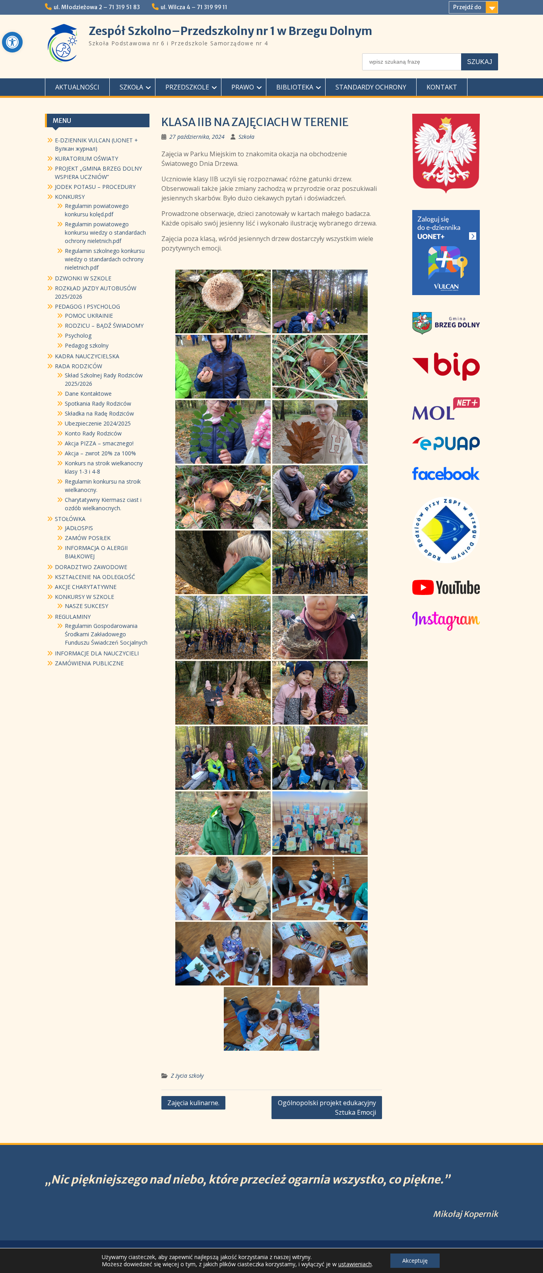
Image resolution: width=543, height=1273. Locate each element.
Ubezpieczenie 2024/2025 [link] (98, 423)
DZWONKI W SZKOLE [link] (83, 278)
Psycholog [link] (78, 335)
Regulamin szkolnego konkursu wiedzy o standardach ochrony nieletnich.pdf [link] (105, 259)
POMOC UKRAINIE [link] (89, 315)
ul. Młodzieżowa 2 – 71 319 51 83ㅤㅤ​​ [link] (97, 7)
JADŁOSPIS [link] (79, 528)
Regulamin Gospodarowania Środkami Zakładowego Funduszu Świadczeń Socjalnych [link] (106, 634)
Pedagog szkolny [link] (87, 345)
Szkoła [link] (246, 136)
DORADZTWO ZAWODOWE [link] (91, 567)
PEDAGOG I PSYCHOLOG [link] (87, 306)
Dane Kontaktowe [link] (88, 393)
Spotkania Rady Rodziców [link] (98, 403)
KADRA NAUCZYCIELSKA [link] (87, 356)
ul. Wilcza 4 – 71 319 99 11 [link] (194, 7)
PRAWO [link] (242, 87)
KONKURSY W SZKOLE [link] (84, 597)
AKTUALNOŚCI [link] (77, 87)
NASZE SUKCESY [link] (86, 606)
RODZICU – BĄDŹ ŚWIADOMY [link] (104, 325)
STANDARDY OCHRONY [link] (370, 87)
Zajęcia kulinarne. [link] (193, 1102)
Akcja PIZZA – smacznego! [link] (99, 443)
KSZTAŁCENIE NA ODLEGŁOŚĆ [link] (95, 577)
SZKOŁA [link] (131, 87)
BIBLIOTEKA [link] (294, 87)
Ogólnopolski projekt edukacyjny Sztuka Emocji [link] (327, 1107)
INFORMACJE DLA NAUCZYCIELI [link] (97, 653)
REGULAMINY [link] (73, 616)
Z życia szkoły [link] (187, 1075)
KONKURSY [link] (70, 196)
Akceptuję (415, 1260)
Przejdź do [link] (467, 7)
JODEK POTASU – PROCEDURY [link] (95, 186)
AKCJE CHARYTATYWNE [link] (85, 587)
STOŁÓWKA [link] (70, 519)
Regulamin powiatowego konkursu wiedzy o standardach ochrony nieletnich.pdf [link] (105, 232)
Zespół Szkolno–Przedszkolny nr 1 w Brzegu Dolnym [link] (230, 31)
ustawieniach (355, 1264)
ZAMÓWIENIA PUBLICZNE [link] (89, 663)
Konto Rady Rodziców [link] (93, 433)
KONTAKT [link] (442, 87)
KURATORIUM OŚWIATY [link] (86, 158)
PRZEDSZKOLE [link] (187, 87)
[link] (12, 42)
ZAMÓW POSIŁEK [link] (88, 538)
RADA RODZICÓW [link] (78, 366)
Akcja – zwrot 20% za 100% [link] (100, 453)
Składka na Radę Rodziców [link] (99, 413)
